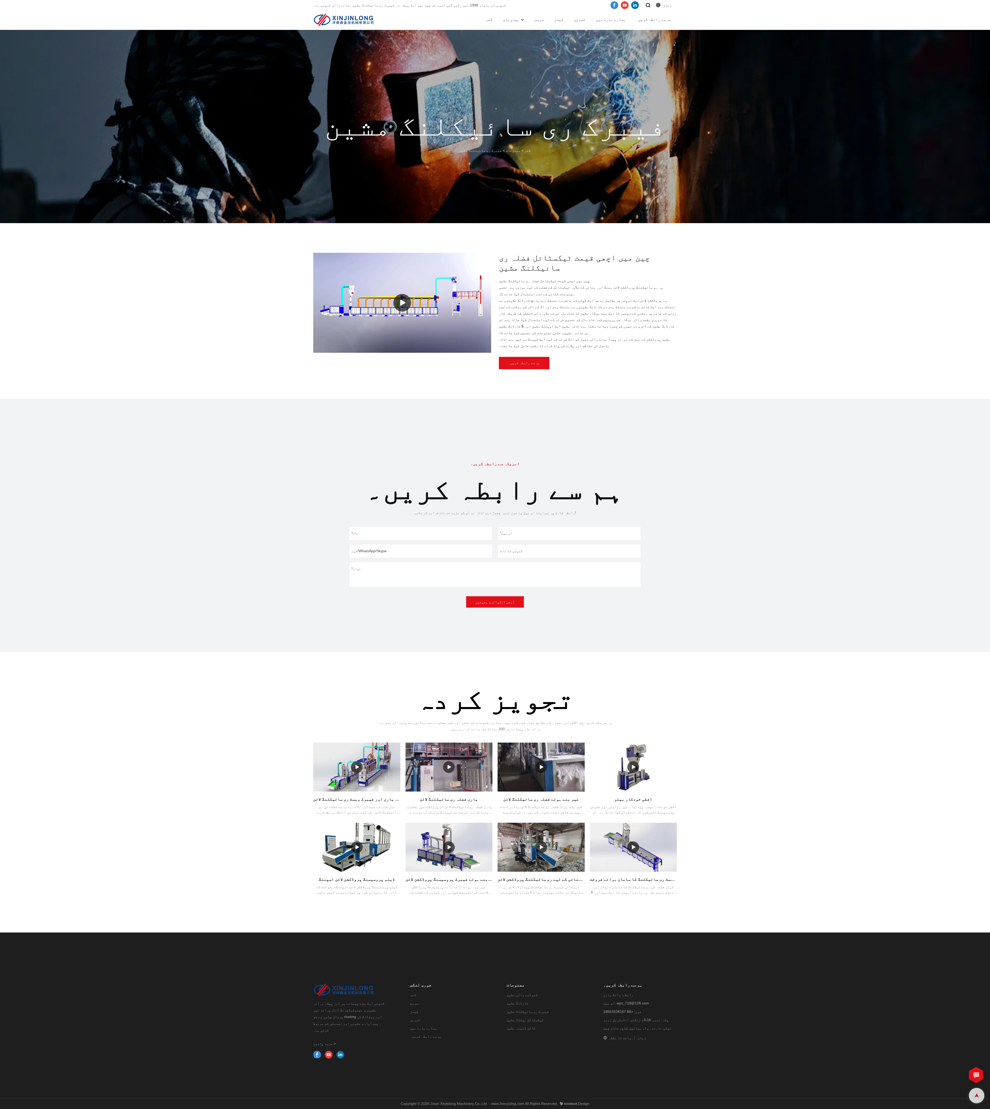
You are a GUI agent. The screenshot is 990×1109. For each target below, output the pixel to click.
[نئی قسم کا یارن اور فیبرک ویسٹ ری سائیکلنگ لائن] (356, 767)
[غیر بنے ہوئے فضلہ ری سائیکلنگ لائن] (541, 767)
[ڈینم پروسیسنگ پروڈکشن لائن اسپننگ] (356, 847)
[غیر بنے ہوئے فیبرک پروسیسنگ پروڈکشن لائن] (449, 847)
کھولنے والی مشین (522, 995)
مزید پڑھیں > (324, 1043)
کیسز (559, 19)
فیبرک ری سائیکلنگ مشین (480, 150)
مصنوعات (511, 20)
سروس (539, 19)
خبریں (579, 19)
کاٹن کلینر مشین (521, 1028)
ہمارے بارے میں (611, 19)
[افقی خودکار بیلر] (633, 767)
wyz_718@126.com (633, 1003)
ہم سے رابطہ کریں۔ (654, 19)
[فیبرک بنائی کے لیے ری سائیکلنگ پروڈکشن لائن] (541, 847)
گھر (489, 19)
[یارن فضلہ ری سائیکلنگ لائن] (449, 767)
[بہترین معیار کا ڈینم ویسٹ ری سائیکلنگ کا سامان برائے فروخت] (633, 847)
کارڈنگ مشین (517, 1003)
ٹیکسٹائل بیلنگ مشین (525, 1020)
